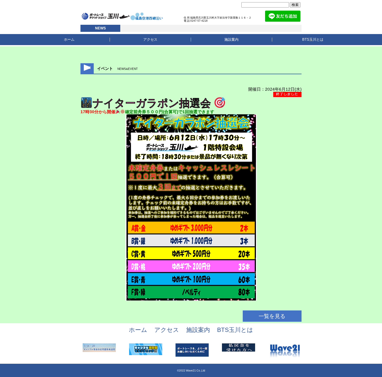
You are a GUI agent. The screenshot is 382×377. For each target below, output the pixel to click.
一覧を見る (272, 316)
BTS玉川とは (312, 39)
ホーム (69, 39)
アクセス (150, 39)
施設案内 (231, 39)
